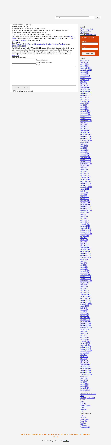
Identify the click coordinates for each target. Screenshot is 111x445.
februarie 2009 (85, 318)
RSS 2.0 (58, 38)
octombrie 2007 (85, 349)
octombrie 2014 (85, 185)
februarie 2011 (85, 271)
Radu (82, 407)
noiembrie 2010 (85, 277)
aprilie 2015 (84, 173)
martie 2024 (84, 74)
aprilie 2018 (84, 107)
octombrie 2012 (85, 232)
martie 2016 (84, 152)
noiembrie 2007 (85, 347)
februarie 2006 (85, 388)
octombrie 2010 (85, 279)
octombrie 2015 (85, 162)
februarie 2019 (85, 101)
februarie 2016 (85, 154)
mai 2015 (83, 171)
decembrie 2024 (85, 68)
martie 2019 (84, 99)
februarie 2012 (85, 247)
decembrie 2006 (85, 368)
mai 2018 (83, 105)
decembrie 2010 (85, 275)
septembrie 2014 (86, 187)
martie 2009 (84, 316)
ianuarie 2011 (85, 273)
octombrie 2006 (85, 372)
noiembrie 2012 (85, 230)
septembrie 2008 (86, 327)
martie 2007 (84, 362)
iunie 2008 (84, 333)
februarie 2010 (85, 294)
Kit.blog (83, 403)
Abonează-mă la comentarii (23, 91)
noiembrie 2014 (85, 183)
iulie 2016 (83, 144)
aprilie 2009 (84, 314)
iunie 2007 (84, 357)
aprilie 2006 (84, 384)
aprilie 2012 (84, 244)
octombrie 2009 (85, 302)
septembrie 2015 (86, 164)
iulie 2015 (83, 167)
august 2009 (84, 306)
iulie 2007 (83, 355)
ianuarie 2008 (85, 343)
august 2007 (84, 353)
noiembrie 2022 (85, 93)
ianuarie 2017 (85, 132)
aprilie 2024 (84, 72)
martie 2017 (84, 128)
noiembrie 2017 (85, 117)
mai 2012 (83, 242)
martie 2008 (84, 339)
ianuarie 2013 (85, 226)
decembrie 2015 (85, 158)
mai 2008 (83, 335)
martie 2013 (84, 222)
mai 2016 (83, 148)
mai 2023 (83, 84)
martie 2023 (84, 85)
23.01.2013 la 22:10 (19, 46)
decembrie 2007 (85, 345)
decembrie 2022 (85, 91)
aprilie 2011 (84, 267)
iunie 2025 (84, 62)
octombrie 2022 (85, 95)
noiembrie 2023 (85, 78)
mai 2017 (83, 125)
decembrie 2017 (85, 115)
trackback (24, 40)
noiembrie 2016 (85, 136)
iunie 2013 (84, 216)
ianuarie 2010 (85, 296)
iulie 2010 (83, 284)
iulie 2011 (83, 261)
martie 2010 (84, 292)
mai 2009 (83, 312)
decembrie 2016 (85, 134)
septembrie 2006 (86, 374)
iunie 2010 (84, 286)
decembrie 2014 (85, 181)
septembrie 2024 (86, 70)
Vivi (81, 411)
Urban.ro (83, 425)
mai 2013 (83, 218)
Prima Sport (84, 419)
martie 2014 (84, 199)
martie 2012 (84, 245)
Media (14, 38)
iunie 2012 (84, 240)
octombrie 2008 (85, 325)
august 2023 (84, 80)
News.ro (83, 417)
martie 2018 (84, 109)
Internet (70, 36)
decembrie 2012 (85, 228)
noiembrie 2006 (85, 370)
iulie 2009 (83, 308)
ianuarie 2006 (85, 390)
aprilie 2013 (84, 220)
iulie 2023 (83, 82)
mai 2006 (83, 382)
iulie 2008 (83, 331)
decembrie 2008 (85, 322)
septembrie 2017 (86, 121)
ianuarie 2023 (85, 89)
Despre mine (84, 33)
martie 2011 (84, 269)
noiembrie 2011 (85, 253)
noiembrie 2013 (85, 206)
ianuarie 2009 (85, 320)
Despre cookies (85, 31)
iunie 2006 (84, 380)
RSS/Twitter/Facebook (88, 35)
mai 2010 (83, 288)
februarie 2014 (85, 201)
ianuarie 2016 (85, 156)
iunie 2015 (84, 169)
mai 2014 (83, 195)
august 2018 (84, 103)
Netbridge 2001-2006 (87, 398)
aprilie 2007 (84, 361)
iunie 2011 (84, 263)
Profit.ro (83, 423)
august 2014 (84, 189)
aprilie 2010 (84, 290)
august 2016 (84, 142)
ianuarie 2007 (85, 366)
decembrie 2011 (85, 251)
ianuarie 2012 (85, 249)
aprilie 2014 (84, 197)
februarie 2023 (85, 87)
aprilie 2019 (84, 97)
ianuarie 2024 (85, 76)
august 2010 (84, 283)
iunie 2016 (84, 146)
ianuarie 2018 (85, 113)
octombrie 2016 (85, 138)
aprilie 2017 (84, 126)
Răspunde (15, 56)
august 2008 (84, 329)
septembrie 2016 (86, 140)
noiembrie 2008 (85, 323)
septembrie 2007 (86, 351)
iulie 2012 (83, 238)
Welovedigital (85, 427)
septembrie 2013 (86, 210)
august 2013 (84, 212)
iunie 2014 (84, 193)
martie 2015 (84, 175)
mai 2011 (83, 265)
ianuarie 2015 (85, 179)
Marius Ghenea (85, 405)
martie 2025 (84, 66)
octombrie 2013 (85, 208)
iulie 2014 (83, 191)
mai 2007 (83, 359)
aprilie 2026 (84, 60)
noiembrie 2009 (85, 300)
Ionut (82, 402)
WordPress (66, 441)
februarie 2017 (85, 130)
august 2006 (84, 376)
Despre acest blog (86, 29)
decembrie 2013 (85, 204)
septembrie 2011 (86, 257)
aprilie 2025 (84, 64)
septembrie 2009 (86, 304)
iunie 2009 (84, 310)
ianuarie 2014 (85, 203)
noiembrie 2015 (85, 160)
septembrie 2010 (86, 281)
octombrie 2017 (85, 119)
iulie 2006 (83, 378)
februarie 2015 (85, 177)
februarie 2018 (85, 111)
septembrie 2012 (86, 234)
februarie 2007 (85, 364)
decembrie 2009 (85, 298)
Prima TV (83, 421)
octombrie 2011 (85, 255)
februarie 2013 (85, 224)
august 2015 (84, 165)
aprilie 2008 (84, 337)
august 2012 (84, 236)
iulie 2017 (83, 123)
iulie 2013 (83, 214)
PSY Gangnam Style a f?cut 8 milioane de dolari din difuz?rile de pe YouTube (38, 44)
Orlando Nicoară (55, 12)
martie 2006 (84, 386)
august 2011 (84, 259)
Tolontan (83, 409)
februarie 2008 (85, 341)
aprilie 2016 (84, 150)
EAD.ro (83, 415)
